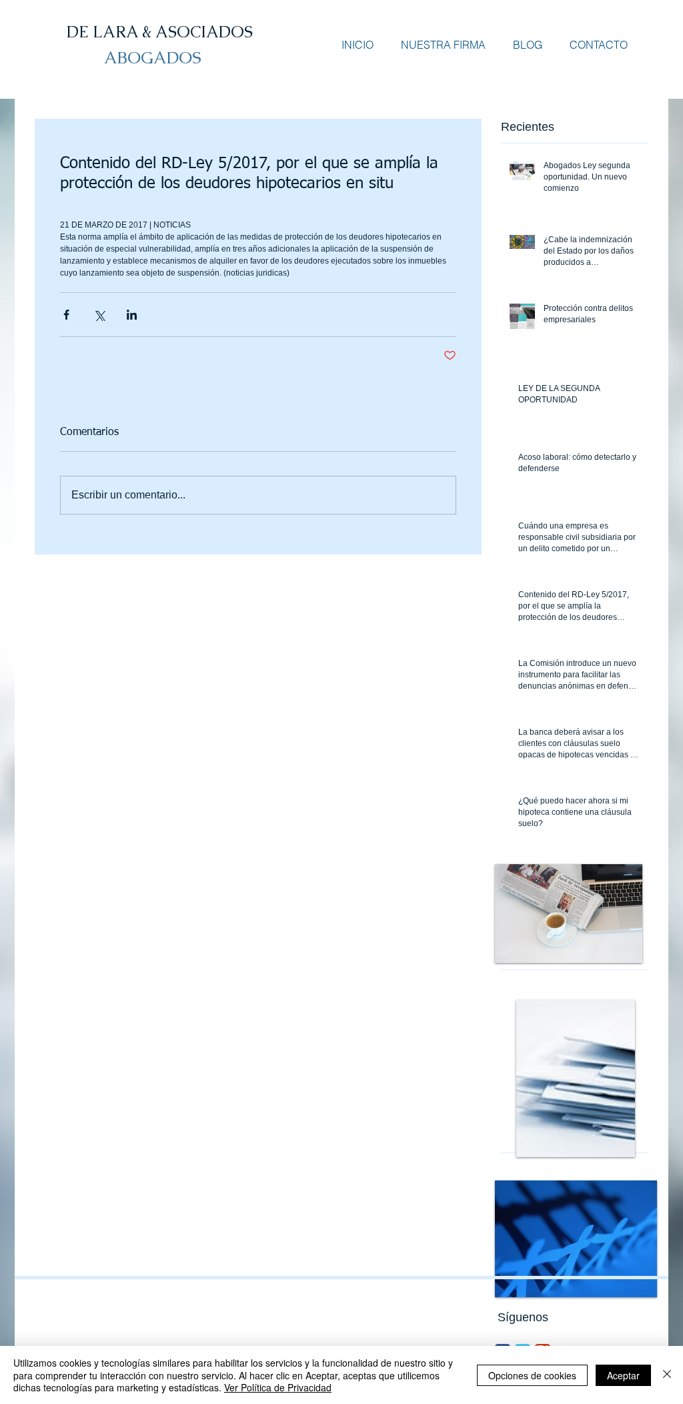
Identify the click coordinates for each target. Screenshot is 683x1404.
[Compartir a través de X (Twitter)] (99, 314)
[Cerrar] (667, 1375)
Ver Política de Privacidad (277, 1387)
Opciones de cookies (532, 1375)
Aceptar (623, 1375)
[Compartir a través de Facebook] (66, 314)
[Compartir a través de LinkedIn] (131, 314)
